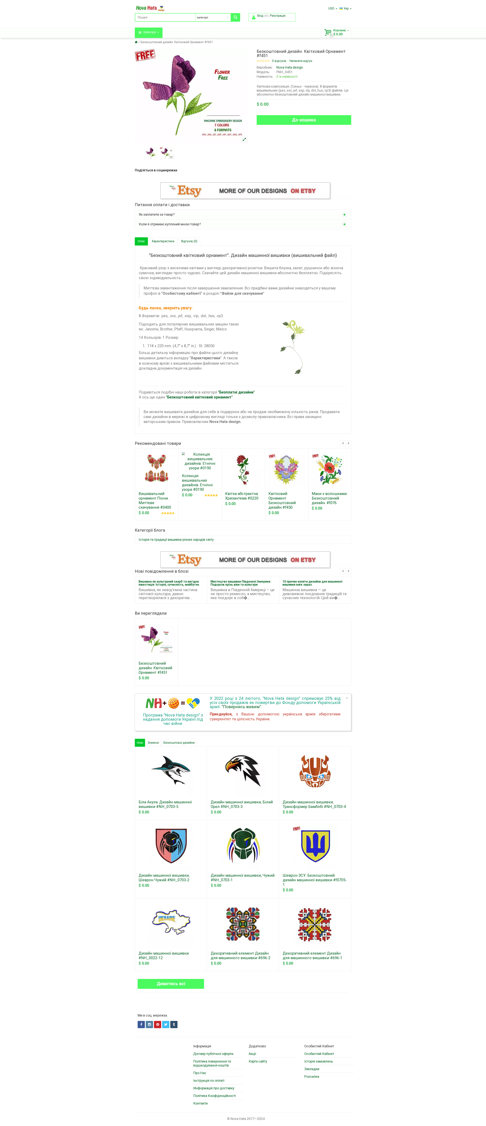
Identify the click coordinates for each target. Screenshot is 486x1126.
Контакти (200, 1103)
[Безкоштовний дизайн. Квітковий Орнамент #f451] (244, 139)
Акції (252, 1054)
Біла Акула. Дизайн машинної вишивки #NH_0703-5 (165, 804)
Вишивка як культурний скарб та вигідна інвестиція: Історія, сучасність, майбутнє (169, 583)
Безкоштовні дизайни (179, 742)
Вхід (260, 15)
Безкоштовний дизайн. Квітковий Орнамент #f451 (176, 42)
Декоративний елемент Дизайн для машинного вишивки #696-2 (240, 955)
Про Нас (199, 1073)
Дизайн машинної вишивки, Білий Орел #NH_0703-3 (242, 804)
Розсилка (311, 1076)
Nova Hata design (289, 67)
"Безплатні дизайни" (236, 392)
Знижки (153, 742)
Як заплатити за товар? (157, 214)
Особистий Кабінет (319, 1054)
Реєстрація (277, 15)
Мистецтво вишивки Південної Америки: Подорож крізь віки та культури (241, 583)
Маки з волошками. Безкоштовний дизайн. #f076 (329, 498)
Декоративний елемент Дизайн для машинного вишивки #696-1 (312, 955)
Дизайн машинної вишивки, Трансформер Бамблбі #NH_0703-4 (314, 804)
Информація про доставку (213, 1088)
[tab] (243, 214)
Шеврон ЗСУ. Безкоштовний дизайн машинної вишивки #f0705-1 (315, 880)
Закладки (311, 1069)
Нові (140, 742)
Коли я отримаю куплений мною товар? (170, 224)
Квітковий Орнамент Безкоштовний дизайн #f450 (282, 500)
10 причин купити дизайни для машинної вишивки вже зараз (312, 583)
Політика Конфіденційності (214, 1096)
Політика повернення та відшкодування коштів (212, 1063)
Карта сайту (258, 1061)
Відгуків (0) (189, 241)
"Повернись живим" (241, 706)
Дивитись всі (171, 983)
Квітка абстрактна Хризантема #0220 (241, 495)
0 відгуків (279, 61)
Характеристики (163, 241)
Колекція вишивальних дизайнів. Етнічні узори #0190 (197, 483)
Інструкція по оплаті (208, 1080)
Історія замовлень (318, 1061)
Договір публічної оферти (213, 1054)
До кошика (304, 120)
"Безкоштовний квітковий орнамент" (199, 397)
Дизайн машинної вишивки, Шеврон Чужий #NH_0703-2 (164, 877)
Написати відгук (300, 61)
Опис (141, 241)
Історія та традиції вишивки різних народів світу (176, 540)
